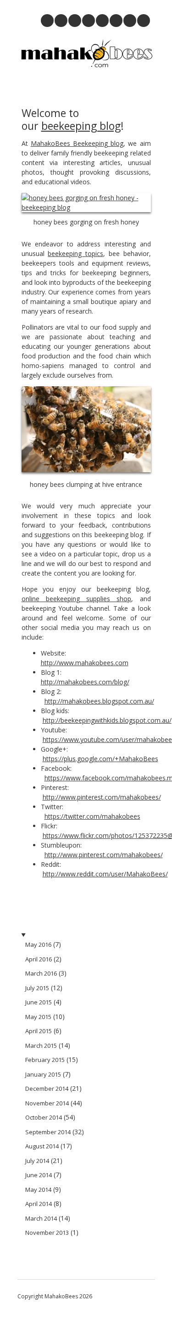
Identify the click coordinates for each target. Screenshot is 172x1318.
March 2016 (41, 973)
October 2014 (43, 1117)
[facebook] (143, 20)
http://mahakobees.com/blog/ (85, 682)
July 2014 (37, 1161)
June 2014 (38, 1175)
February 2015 (45, 1060)
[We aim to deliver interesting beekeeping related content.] (86, 67)
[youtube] (88, 20)
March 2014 (41, 1218)
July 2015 (37, 988)
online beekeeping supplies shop (77, 598)
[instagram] (75, 20)
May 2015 (38, 1017)
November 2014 (47, 1103)
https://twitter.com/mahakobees (92, 816)
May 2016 (38, 944)
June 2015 (38, 1002)
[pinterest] (61, 20)
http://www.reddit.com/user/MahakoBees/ (105, 874)
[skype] (116, 20)
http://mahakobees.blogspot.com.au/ (99, 701)
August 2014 (42, 1146)
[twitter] (130, 20)
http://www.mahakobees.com (84, 662)
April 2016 (38, 959)
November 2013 (47, 1232)
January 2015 (43, 1074)
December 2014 (46, 1088)
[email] (47, 20)
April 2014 (38, 1204)
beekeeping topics (75, 253)
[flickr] (102, 20)
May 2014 (38, 1189)
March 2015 (41, 1045)
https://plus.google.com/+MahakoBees (100, 758)
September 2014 (48, 1132)
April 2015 (38, 1031)
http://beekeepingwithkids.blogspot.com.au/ (107, 720)
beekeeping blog (81, 125)
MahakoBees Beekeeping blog (77, 143)
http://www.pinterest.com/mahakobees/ (102, 797)
